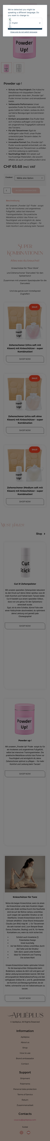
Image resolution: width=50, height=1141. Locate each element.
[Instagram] (21, 1132)
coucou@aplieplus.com (25, 1120)
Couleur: (9, 177)
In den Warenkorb (26, 190)
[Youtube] (28, 1132)
